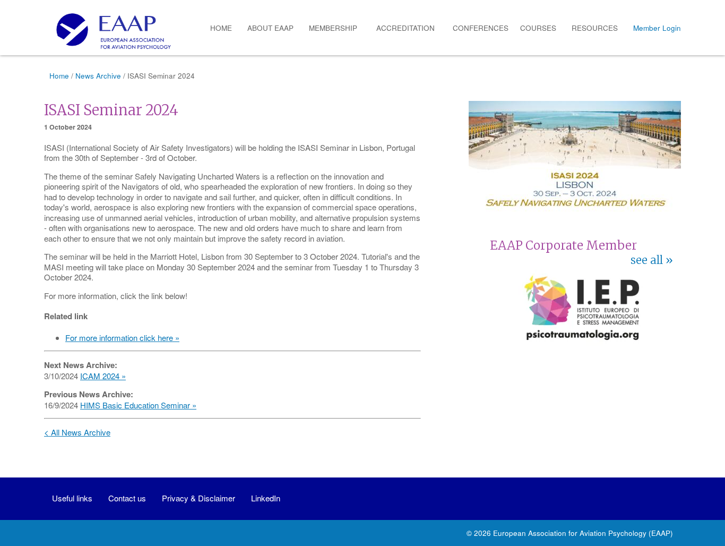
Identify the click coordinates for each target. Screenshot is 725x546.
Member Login (657, 28)
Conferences (480, 28)
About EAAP (270, 28)
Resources (595, 28)
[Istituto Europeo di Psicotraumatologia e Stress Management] (581, 342)
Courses (538, 28)
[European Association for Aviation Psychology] (109, 31)
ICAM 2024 (99, 375)
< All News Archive (77, 432)
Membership (333, 28)
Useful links (72, 498)
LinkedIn (265, 498)
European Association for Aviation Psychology (569, 533)
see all (647, 260)
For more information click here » (122, 337)
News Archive (98, 76)
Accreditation (405, 28)
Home (221, 28)
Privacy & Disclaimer (198, 498)
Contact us (127, 498)
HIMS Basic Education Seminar (135, 405)
